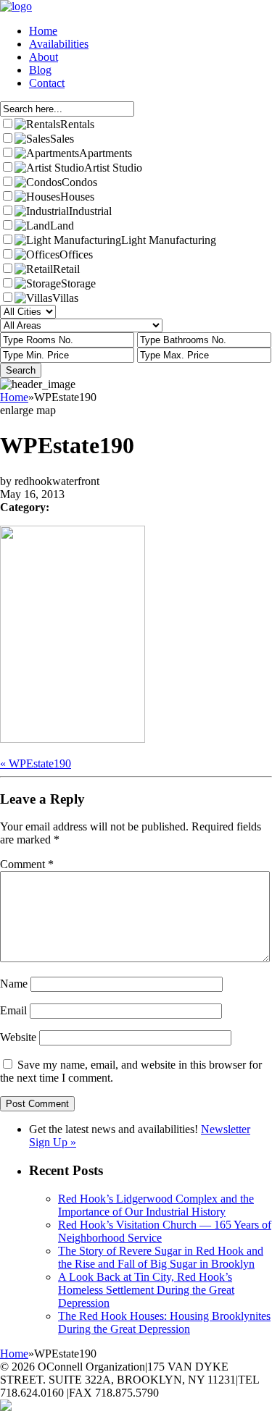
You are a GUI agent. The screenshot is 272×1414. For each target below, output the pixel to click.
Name (14, 983)
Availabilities (58, 44)
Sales (62, 138)
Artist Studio (113, 167)
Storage (78, 283)
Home (43, 31)
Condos (79, 182)
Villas (65, 298)
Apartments (105, 153)
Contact (47, 83)
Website (18, 1037)
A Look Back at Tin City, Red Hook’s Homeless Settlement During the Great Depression (146, 1290)
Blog (40, 70)
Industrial (90, 211)
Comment (27, 864)
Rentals (77, 124)
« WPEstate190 (35, 763)
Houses (77, 196)
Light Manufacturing (168, 240)
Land (62, 225)
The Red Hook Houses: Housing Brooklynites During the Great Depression (164, 1322)
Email (13, 1010)
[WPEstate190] (72, 739)
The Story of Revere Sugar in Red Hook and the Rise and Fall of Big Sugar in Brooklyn (160, 1257)
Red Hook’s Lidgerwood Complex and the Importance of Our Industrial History (156, 1205)
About (43, 57)
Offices (76, 254)
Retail (66, 269)
